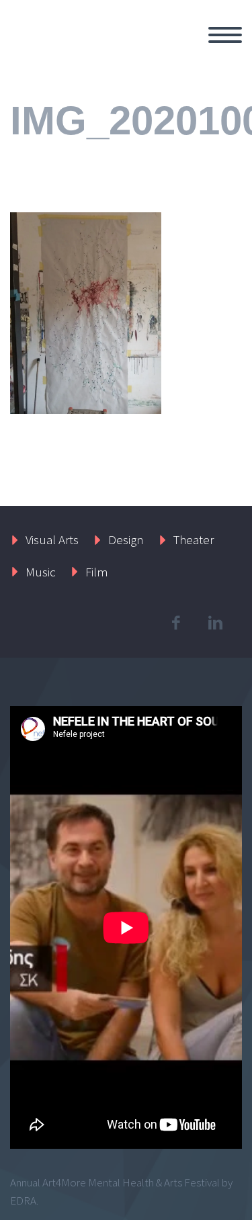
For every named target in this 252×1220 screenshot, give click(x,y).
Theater (193, 539)
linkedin (215, 623)
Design (126, 539)
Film (96, 572)
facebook (175, 623)
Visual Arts (52, 539)
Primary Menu (225, 35)
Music (41, 572)
